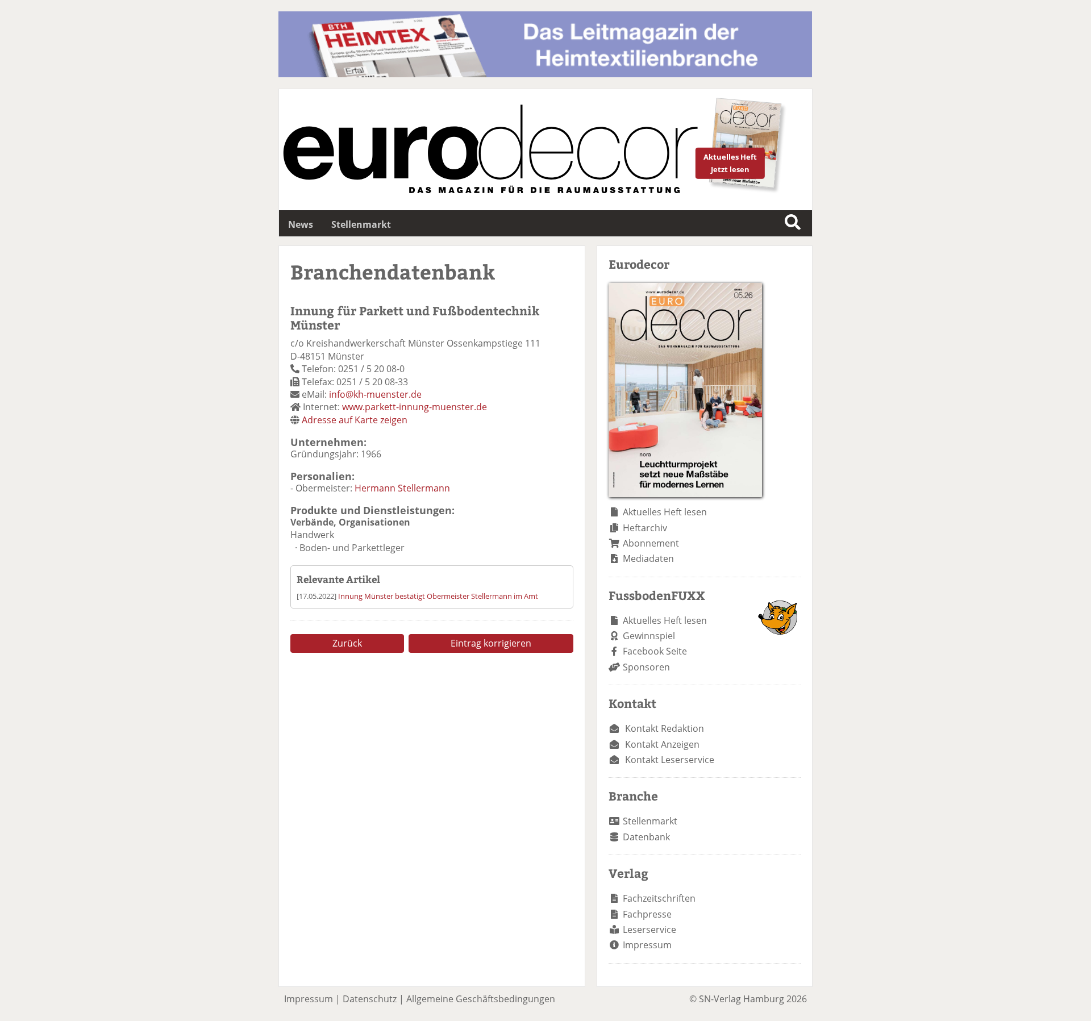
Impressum (647, 945)
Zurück (347, 643)
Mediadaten (648, 558)
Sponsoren (646, 667)
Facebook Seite (655, 651)
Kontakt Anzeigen (662, 744)
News (300, 224)
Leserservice (649, 929)
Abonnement (651, 543)
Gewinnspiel (649, 636)
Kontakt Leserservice (669, 759)
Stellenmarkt (361, 224)
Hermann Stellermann (402, 488)
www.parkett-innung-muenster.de (414, 407)
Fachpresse (647, 914)
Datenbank (646, 837)
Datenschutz (370, 999)
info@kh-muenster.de (375, 394)
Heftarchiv (645, 528)
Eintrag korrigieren (491, 643)
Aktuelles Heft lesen (665, 512)
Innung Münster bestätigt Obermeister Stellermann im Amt (438, 596)
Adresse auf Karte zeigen (354, 420)
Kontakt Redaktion (664, 728)
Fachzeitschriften (659, 898)
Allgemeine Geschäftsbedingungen (480, 999)
